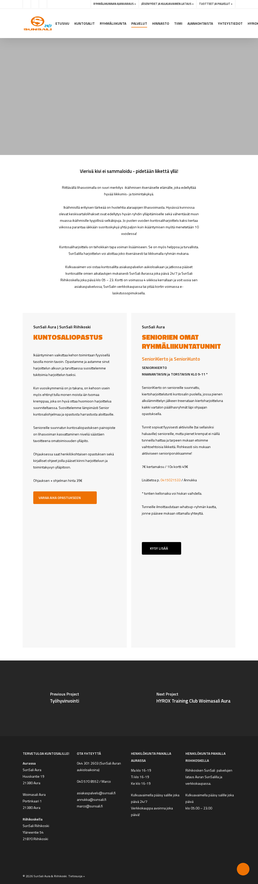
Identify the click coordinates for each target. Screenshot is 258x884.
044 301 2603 (88, 763)
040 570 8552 (88, 781)
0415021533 (170, 480)
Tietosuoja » (76, 876)
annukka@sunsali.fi (91, 799)
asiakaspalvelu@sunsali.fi (96, 793)
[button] (127, 122)
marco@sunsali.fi (90, 806)
